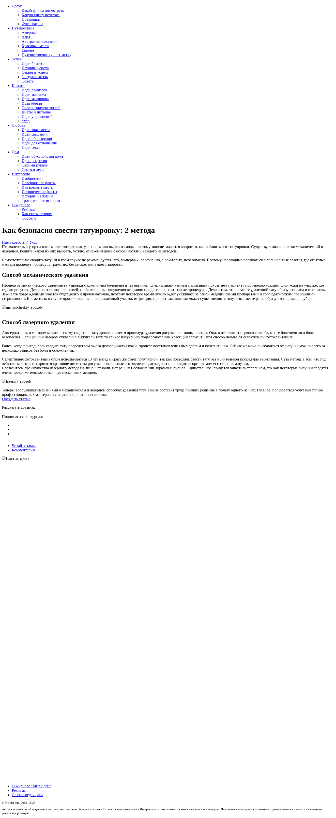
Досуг (17, 6)
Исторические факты (39, 192)
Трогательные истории (41, 200)
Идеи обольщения (37, 139)
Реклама (28, 209)
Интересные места (37, 187)
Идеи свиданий (35, 134)
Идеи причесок (34, 90)
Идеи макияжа (34, 94)
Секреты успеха (35, 72)
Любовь (18, 125)
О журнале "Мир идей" (31, 786)
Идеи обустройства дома (42, 156)
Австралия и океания (39, 41)
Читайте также (24, 446)
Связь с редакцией (27, 795)
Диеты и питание (36, 112)
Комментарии (23, 450)
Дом (15, 152)
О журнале (21, 205)
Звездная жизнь (35, 77)
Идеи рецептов (34, 161)
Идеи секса (31, 147)
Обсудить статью (16, 399)
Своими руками (35, 165)
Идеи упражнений (37, 116)
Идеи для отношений (39, 143)
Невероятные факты (39, 183)
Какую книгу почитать (41, 15)
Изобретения (32, 178)
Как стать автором (37, 214)
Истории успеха (35, 68)
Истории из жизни (37, 196)
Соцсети (29, 218)
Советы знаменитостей (41, 108)
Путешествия (23, 28)
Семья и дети (33, 169)
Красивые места (35, 46)
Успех (17, 59)
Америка (29, 32)
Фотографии (32, 24)
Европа (28, 50)
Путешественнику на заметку (46, 55)
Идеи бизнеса (33, 63)
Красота (18, 85)
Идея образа (32, 103)
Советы (28, 81)
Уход (26, 121)
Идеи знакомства (36, 130)
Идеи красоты (14, 242)
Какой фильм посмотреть (43, 10)
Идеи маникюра (35, 99)
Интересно (21, 174)
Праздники (31, 19)
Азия (26, 37)
